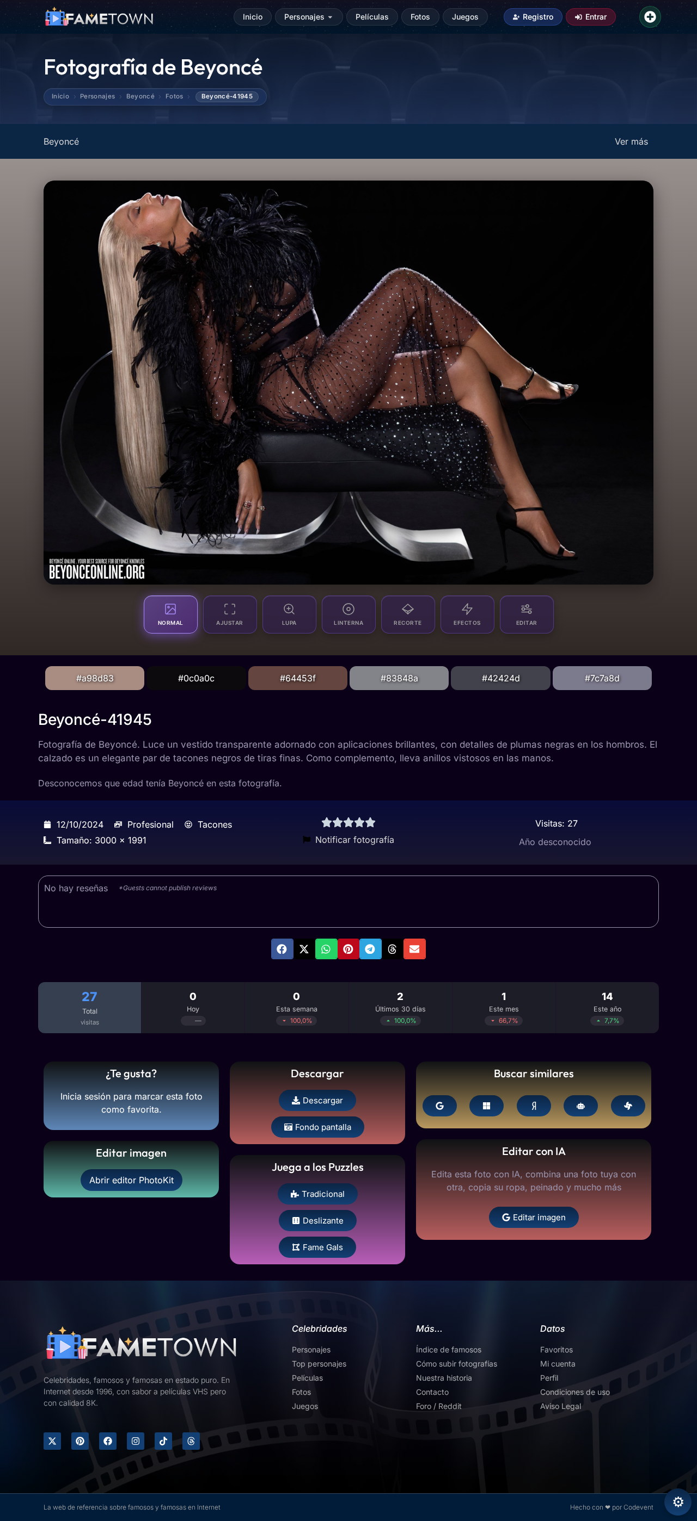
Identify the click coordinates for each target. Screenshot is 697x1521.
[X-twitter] (52, 1441)
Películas (372, 16)
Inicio (252, 16)
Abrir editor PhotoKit (131, 1180)
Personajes (304, 16)
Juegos (465, 16)
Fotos (420, 16)
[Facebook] (108, 1441)
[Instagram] (135, 1441)
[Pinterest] (80, 1441)
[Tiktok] (163, 1441)
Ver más (631, 141)
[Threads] (191, 1441)
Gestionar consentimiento (678, 1502)
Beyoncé (140, 97)
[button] (282, 949)
